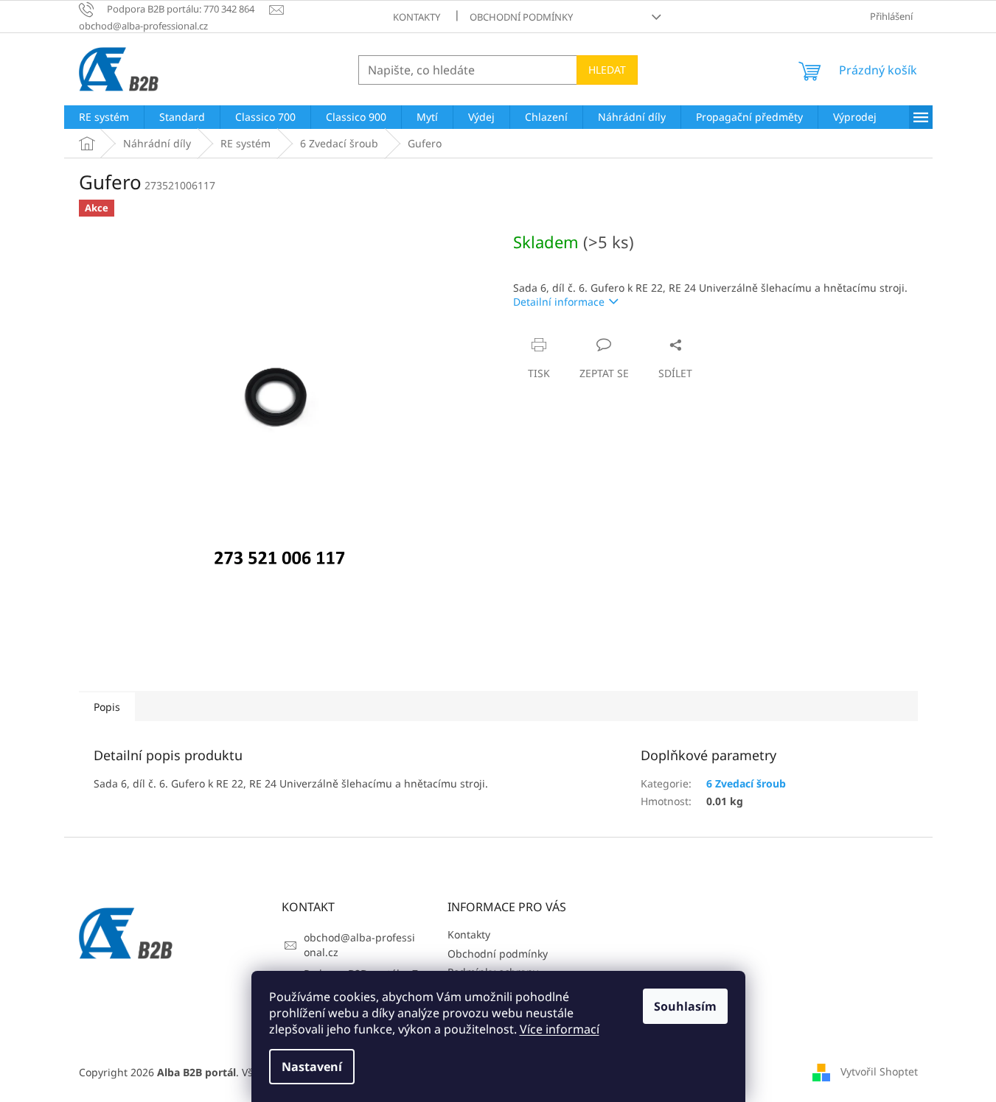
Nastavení (312, 1067)
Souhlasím (685, 1006)
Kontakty (416, 17)
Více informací (559, 1029)
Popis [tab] (107, 707)
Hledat (607, 70)
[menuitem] (104, 117)
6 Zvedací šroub (746, 783)
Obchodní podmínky (521, 17)
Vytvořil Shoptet (879, 1071)
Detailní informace (559, 302)
